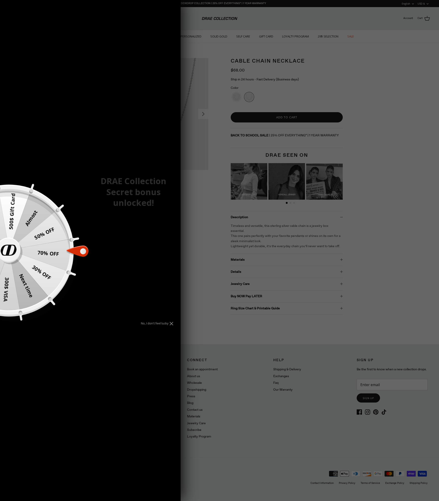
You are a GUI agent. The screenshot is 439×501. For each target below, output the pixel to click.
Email (111, 234)
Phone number (120, 251)
